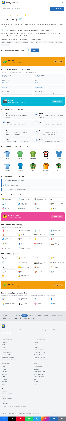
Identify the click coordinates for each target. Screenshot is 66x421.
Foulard (53, 239)
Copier (35, 50)
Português (46, 315)
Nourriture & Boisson (39, 357)
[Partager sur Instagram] (45, 419)
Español (11, 315)
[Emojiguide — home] (10, 2)
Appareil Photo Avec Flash (39, 262)
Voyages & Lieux (6, 349)
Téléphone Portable (22, 304)
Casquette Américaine (22, 204)
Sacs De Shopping (41, 199)
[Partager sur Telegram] (37, 419)
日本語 (4, 318)
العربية (16, 318)
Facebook (4, 371)
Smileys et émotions (39, 352)
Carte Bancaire (23, 267)
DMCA (3, 401)
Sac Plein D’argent (24, 258)
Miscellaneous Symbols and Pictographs (46, 93)
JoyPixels (4, 381)
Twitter (3, 376)
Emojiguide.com (5, 15)
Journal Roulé (23, 262)
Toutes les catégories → (40, 359)
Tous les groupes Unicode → (9, 359)
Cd (4, 262)
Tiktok (3, 384)
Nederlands (38, 315)
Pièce (53, 258)
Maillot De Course (8, 303)
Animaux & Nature (7, 354)
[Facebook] (3, 333)
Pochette (54, 208)
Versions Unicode (39, 374)
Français (24, 315)
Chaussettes (55, 230)
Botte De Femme (8, 235)
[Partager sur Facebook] (4, 419)
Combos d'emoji (38, 366)
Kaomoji (36, 381)
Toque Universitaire (57, 204)
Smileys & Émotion (7, 352)
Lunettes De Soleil (41, 235)
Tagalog (34, 318)
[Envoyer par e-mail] (62, 419)
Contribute (4, 391)
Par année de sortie (39, 371)
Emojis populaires (39, 376)
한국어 (10, 318)
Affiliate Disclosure (7, 398)
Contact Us (5, 403)
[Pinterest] (10, 333)
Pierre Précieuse (24, 199)
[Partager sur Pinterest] (20, 419)
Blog (35, 379)
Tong (37, 230)
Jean (37, 299)
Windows (4, 374)
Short (53, 303)
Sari (4, 243)
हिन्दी (21, 318)
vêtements (59, 42)
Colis (37, 267)
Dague (37, 258)
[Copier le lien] (54, 419)
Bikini (5, 230)
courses (17, 42)
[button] (16, 76)
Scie (5, 272)
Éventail (38, 243)
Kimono (5, 208)
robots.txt (62, 413)
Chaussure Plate (8, 204)
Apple (3, 366)
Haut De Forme (24, 230)
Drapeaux (4, 342)
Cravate (38, 204)
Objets (14, 15)
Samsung (4, 379)
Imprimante (54, 272)
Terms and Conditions (7, 393)
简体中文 (60, 315)
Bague (37, 208)
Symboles (4, 347)
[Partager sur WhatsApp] (29, 419)
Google (4, 369)
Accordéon (38, 272)
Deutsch (17, 315)
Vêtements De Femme (23, 299)
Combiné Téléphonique (7, 258)
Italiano (31, 315)
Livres (21, 272)
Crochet (54, 267)
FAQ (35, 384)
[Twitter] (6, 333)
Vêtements (21, 15)
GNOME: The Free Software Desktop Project (14, 406)
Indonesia (27, 318)
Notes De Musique (57, 262)
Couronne (6, 199)
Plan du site (55, 413)
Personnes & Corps (7, 339)
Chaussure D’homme (54, 199)
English (5, 315)
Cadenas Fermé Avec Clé (24, 276)
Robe (21, 243)
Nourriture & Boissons (8, 357)
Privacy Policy (5, 396)
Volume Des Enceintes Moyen (8, 267)
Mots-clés (36, 369)
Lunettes (22, 208)
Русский (54, 315)
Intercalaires (7, 276)
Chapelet (6, 248)
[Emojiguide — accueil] (3, 326)
